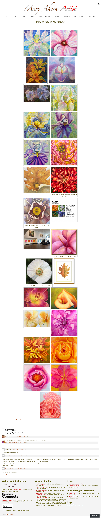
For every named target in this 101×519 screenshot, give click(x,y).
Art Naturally (39, 493)
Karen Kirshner (8, 436)
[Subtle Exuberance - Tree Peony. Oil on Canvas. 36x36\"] (37, 211)
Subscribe (95, 515)
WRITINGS (67, 16)
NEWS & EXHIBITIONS (28, 16)
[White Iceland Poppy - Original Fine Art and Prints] (39, 271)
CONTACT (92, 16)
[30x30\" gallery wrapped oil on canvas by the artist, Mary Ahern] (64, 180)
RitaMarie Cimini (9, 468)
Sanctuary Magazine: (42, 497)
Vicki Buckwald (8, 455)
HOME (7, 16)
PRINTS (57, 16)
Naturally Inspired (41, 490)
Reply (6, 474)
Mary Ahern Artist (10, 514)
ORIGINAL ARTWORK (44, 16)
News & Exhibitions (74, 485)
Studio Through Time (42, 487)
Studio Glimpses (40, 484)
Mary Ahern (8, 442)
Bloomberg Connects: (8, 500)
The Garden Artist (41, 494)
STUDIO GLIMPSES (79, 16)
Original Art (72, 493)
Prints (70, 496)
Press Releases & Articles (76, 484)
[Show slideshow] (20, 420)
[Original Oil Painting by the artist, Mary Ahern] (64, 242)
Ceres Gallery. (17, 489)
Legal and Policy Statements (75, 505)
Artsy (3, 510)
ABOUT (15, 16)
